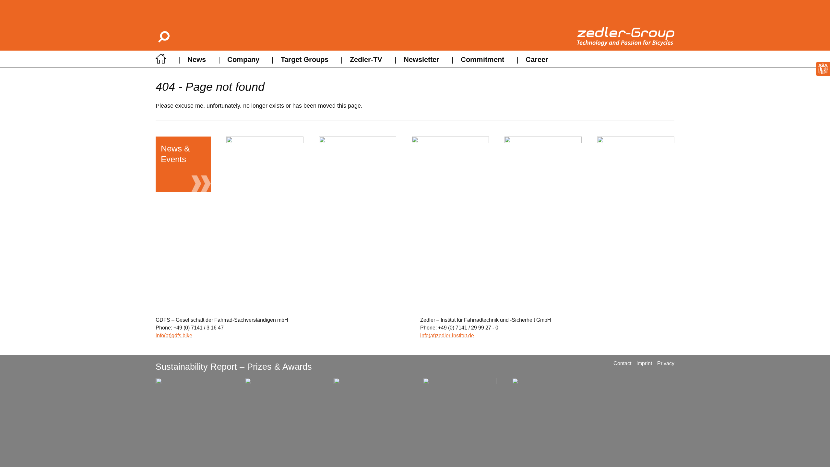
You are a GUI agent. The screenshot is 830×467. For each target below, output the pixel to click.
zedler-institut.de (455, 335)
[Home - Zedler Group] (161, 60)
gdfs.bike (182, 335)
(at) (168, 335)
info (160, 335)
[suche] (163, 36)
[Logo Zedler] (625, 36)
